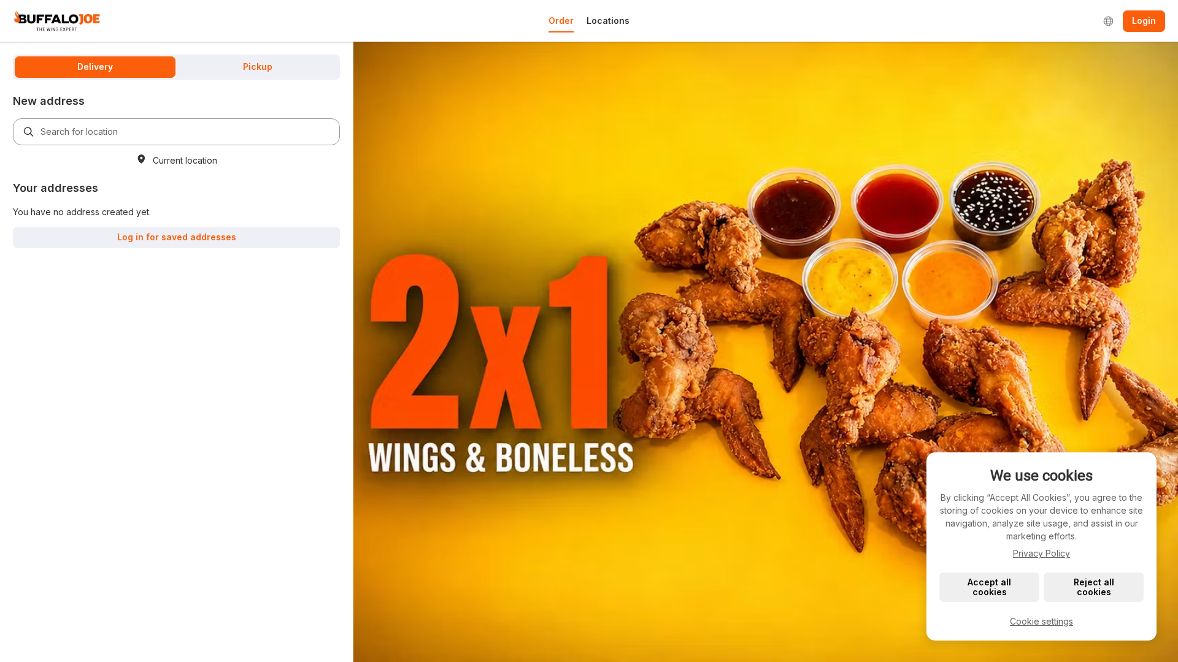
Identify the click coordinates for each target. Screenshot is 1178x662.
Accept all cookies (989, 587)
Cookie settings (1041, 621)
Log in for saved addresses (176, 237)
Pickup (257, 66)
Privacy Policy (1041, 553)
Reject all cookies (1094, 587)
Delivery (95, 66)
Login (1144, 20)
